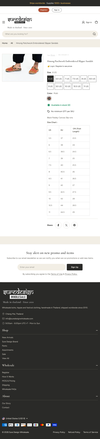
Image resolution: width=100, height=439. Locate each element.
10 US (67, 86)
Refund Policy (74, 432)
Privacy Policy (59, 432)
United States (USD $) (15, 418)
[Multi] (49, 98)
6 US (50, 79)
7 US (67, 79)
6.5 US (59, 79)
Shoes (53, 55)
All (12, 43)
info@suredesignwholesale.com (19, 318)
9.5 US (59, 86)
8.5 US (92, 79)
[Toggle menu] (3, 22)
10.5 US (77, 86)
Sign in (56, 10)
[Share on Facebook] (58, 225)
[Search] (94, 34)
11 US (86, 86)
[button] (3, 3)
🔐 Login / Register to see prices (59, 66)
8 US (84, 79)
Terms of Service (90, 432)
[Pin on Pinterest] (74, 225)
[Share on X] (66, 225)
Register (43, 10)
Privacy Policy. (71, 274)
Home (4, 43)
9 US (50, 86)
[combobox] (50, 34)
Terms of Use (57, 274)
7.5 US (75, 79)
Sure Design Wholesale (19, 432)
